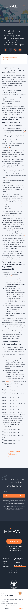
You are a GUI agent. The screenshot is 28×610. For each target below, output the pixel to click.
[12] (11, 275)
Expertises (5, 566)
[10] (20, 248)
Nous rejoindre (18, 565)
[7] (6, 191)
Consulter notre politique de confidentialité (9, 603)
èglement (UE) (9, 381)
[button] (5, 50)
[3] (9, 147)
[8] (21, 203)
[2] (25, 131)
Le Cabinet (5, 558)
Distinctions (6, 564)
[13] (22, 350)
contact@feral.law (14, 549)
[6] (6, 177)
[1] (20, 114)
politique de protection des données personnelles (14, 508)
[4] (17, 156)
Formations (17, 562)
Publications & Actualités (18, 559)
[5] (18, 166)
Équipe (4, 561)
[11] (22, 258)
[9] (24, 235)
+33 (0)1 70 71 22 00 (15, 551)
